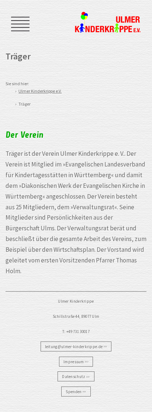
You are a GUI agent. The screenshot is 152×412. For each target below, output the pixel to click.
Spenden (74, 391)
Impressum (73, 361)
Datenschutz (73, 376)
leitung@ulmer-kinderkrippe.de (74, 346)
